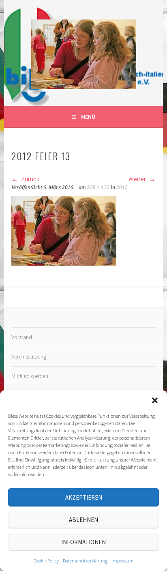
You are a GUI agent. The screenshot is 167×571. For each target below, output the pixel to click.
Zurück (29, 179)
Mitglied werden (29, 376)
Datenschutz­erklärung (85, 561)
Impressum (122, 561)
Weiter (137, 179)
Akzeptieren (83, 497)
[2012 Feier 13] (63, 263)
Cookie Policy (46, 561)
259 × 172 (98, 187)
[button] (155, 400)
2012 (122, 187)
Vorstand (21, 337)
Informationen (83, 542)
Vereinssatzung (28, 356)
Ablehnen (83, 520)
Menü (88, 116)
